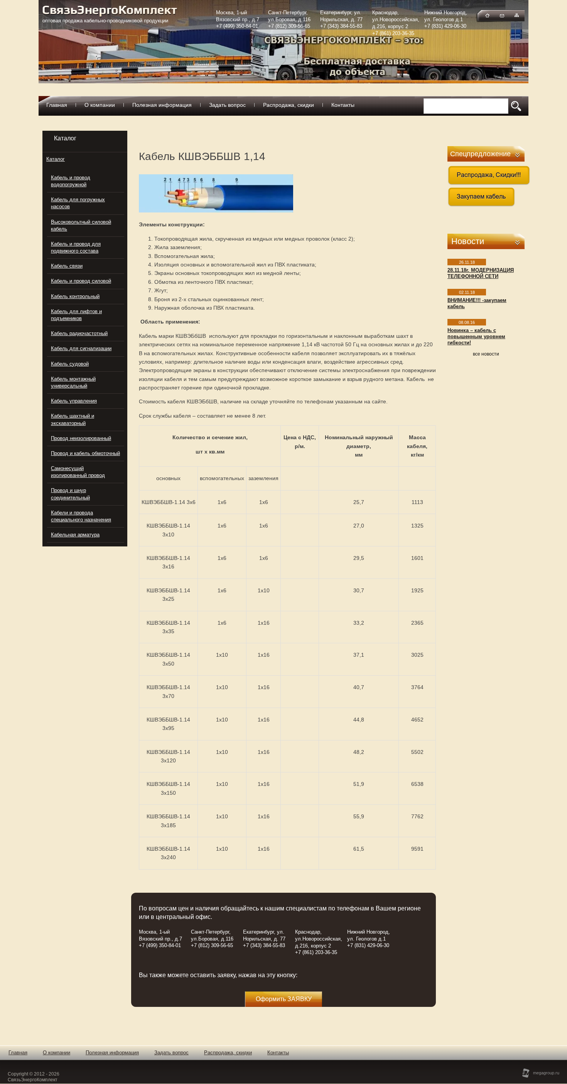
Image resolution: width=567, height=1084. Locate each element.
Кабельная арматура (75, 535)
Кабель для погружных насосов (78, 203)
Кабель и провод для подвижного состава (76, 247)
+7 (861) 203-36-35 (393, 33)
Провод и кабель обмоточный (85, 453)
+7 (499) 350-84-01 (237, 26)
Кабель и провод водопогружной (70, 181)
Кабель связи (67, 266)
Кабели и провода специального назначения (81, 516)
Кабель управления (74, 401)
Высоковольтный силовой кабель (81, 225)
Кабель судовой (70, 364)
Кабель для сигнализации (81, 348)
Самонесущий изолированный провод (78, 471)
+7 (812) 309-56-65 (289, 26)
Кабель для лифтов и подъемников (76, 315)
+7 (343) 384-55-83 (341, 26)
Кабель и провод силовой (81, 281)
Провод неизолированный (81, 438)
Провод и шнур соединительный (70, 493)
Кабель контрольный (75, 296)
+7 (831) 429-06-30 (445, 26)
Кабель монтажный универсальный (73, 382)
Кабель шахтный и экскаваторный (72, 419)
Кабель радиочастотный (79, 333)
